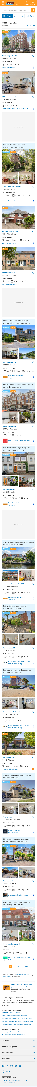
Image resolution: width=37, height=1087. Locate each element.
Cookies (24, 1080)
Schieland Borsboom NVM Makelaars (15, 109)
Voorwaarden (14, 1080)
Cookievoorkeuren (9, 1083)
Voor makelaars (7, 1053)
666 (26, 967)
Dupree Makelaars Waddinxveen (14, 831)
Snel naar (5, 1041)
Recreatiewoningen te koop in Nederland (16, 1024)
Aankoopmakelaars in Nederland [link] (13, 1032)
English (8, 1072)
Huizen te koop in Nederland (12, 1013)
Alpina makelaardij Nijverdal (18, 895)
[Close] (32, 975)
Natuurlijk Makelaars (9, 243)
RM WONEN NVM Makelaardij (19, 441)
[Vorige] (6, 966)
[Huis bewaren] (33, 56)
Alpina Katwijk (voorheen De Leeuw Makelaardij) (18, 726)
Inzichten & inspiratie (9, 1047)
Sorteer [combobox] (32, 25)
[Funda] (10, 3)
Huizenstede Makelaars (16, 201)
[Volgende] (30, 966)
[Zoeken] (33, 10)
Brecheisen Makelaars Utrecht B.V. (19, 958)
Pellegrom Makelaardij (10, 769)
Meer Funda (6, 1058)
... (22, 967)
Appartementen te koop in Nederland (15, 1016)
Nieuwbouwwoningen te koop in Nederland (17, 1019)
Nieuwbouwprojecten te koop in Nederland (17, 1021)
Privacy (4, 1080)
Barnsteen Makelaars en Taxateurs (16, 377)
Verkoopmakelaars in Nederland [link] (13, 1035)
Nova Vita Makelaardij (9, 284)
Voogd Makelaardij (8, 67)
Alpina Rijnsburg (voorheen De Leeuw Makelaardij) (19, 662)
